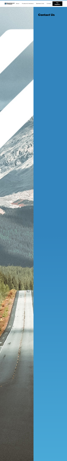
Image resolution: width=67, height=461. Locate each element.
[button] (17, 3)
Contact (49, 3)
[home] (10, 4)
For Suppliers (57, 3)
